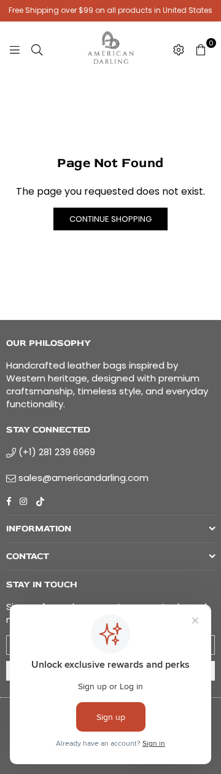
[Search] (37, 49)
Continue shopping (110, 219)
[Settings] (179, 49)
